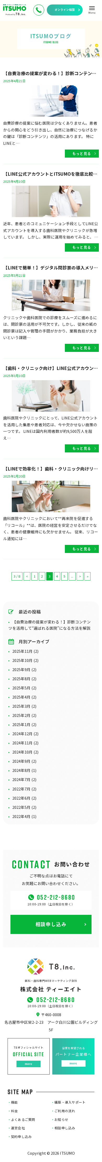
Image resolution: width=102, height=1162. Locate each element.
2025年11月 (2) (25, 651)
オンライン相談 (65, 9)
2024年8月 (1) (24, 770)
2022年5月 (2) (24, 807)
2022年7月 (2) (24, 789)
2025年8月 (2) (24, 678)
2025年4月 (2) (24, 697)
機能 (13, 1102)
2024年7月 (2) (24, 779)
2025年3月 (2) (24, 706)
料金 (13, 1111)
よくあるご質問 (21, 1119)
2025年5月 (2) (24, 687)
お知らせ (59, 1119)
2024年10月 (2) (25, 752)
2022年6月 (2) (24, 798)
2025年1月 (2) (24, 724)
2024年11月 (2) (25, 742)
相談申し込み (63, 1128)
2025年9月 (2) (24, 669)
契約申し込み (20, 1136)
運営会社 (16, 1128)
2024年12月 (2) (25, 733)
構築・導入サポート (68, 1102)
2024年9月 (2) (24, 761)
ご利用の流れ (63, 1111)
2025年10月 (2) (25, 660)
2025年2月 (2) (24, 715)
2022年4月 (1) (24, 816)
